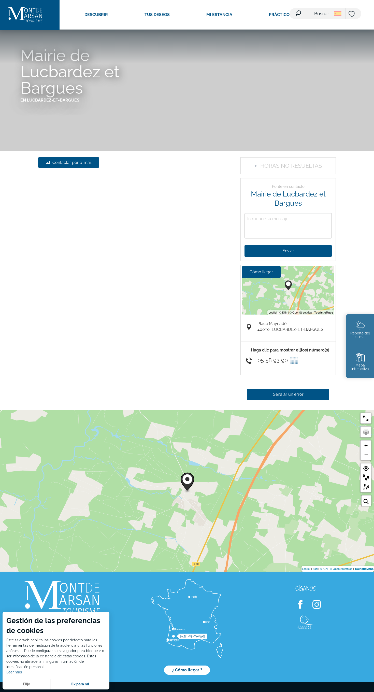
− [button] (366, 454)
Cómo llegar (261, 272)
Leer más (14, 672)
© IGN (324, 569)
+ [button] (366, 445)
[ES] (337, 13)
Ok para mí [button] (80, 684)
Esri (315, 569)
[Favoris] (352, 14)
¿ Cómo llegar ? (187, 670)
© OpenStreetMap (341, 569)
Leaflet (306, 569)
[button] (313, 10)
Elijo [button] (26, 684)
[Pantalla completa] (365, 418)
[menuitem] (25, 15)
